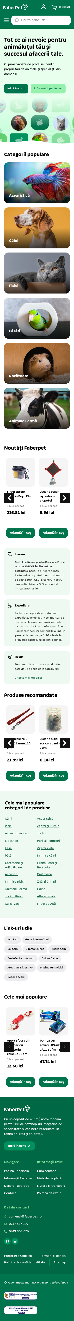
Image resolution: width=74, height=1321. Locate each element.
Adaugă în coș (20, 533)
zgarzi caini (59, 949)
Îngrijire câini (46, 855)
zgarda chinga (35, 949)
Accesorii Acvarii (17, 833)
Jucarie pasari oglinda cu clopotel (49, 496)
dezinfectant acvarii (20, 958)
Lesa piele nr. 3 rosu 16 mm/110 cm (19, 743)
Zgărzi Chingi (46, 881)
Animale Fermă (16, 889)
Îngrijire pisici (14, 881)
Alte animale (46, 896)
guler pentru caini (37, 939)
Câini (8, 818)
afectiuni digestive (20, 967)
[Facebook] (7, 1241)
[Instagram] (15, 1241)
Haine (41, 889)
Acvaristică (45, 818)
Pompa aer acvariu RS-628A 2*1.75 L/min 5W (52, 1045)
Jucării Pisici (14, 896)
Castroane (44, 874)
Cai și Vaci (12, 904)
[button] (65, 498)
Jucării (41, 833)
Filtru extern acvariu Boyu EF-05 (19, 496)
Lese (8, 848)
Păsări (9, 855)
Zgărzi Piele (45, 848)
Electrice (11, 841)
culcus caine (50, 958)
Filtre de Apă (46, 904)
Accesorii (11, 874)
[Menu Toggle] (6, 20)
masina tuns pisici (51, 967)
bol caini (12, 949)
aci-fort (12, 939)
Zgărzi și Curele (48, 826)
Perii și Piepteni (48, 841)
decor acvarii (16, 977)
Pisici (8, 826)
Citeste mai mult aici (28, 677)
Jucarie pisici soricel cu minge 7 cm (51, 743)
